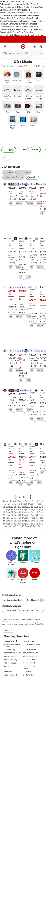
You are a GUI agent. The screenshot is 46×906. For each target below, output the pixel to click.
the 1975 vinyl (28, 675)
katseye (7, 666)
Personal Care (26, 12)
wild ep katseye (10, 663)
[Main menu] (5, 46)
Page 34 (26, 518)
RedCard (18, 35)
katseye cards (28, 641)
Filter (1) (10, 150)
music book (28, 611)
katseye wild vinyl (10, 659)
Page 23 (17, 512)
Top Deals (17, 29)
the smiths (27, 671)
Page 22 (9, 512)
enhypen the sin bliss (31, 653)
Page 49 (28, 526)
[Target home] (23, 46)
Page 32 (9, 518)
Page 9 (24, 504)
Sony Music (8, 475)
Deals (8, 26)
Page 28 (17, 515)
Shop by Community (22, 24)
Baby (11, 12)
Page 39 (26, 520)
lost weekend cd (10, 675)
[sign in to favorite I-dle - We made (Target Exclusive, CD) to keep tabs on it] (35, 482)
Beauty (17, 12)
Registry (10, 35)
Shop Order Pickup (10, 32)
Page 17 (9, 509)
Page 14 (26, 506)
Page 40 (34, 520)
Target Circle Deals (29, 29)
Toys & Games (13, 18)
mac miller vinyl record (29, 667)
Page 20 (34, 509)
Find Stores (38, 35)
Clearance (16, 26)
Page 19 (26, 509)
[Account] (34, 46)
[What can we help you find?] (23, 53)
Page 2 (13, 501)
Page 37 (9, 520)
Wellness (22, 15)
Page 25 (34, 512)
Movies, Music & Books (16, 21)
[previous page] (16, 497)
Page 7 (10, 504)
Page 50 (36, 526)
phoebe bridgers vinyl (12, 653)
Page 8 (17, 504)
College (9, 4)
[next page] (30, 497)
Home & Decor (17, 7)
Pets (10, 15)
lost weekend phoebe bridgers (12, 645)
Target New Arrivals (8, 1)
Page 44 (26, 523)
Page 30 (34, 515)
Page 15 (34, 506)
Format (35, 149)
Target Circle (27, 35)
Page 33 (17, 518)
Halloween (17, 4)
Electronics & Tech (28, 18)
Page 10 (32, 504)
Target (5, 66)
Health (15, 15)
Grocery (16, 10)
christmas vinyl (9, 649)
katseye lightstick (10, 641)
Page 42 (9, 523)
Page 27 (9, 515)
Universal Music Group (8, 196)
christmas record (29, 649)
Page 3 (20, 501)
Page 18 (17, 509)
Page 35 (34, 518)
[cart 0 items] (41, 46)
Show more (8, 630)
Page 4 (28, 501)
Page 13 (17, 506)
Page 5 (35, 501)
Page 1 (6, 501)
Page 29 (26, 515)
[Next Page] (43, 150)
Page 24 (26, 512)
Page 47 (12, 526)
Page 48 (20, 526)
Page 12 (9, 506)
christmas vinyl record (31, 644)
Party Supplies (33, 21)
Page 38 (17, 520)
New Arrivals (26, 26)
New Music (31, 600)
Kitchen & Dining (31, 7)
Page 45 (34, 523)
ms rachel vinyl (29, 663)
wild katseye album (30, 656)
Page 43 (17, 523)
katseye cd (8, 671)
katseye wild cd (10, 656)
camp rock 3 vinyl (30, 659)
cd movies (11, 611)
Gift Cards (9, 24)
